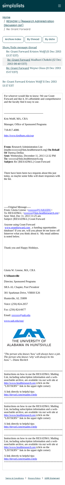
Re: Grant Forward (18, 59)
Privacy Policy (34, 478)
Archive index (13, 39)
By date (50, 39)
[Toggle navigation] (59, 6)
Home (6, 17)
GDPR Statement (52, 478)
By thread (33, 39)
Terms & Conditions (14, 478)
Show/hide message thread (19, 47)
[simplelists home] (12, 5)
